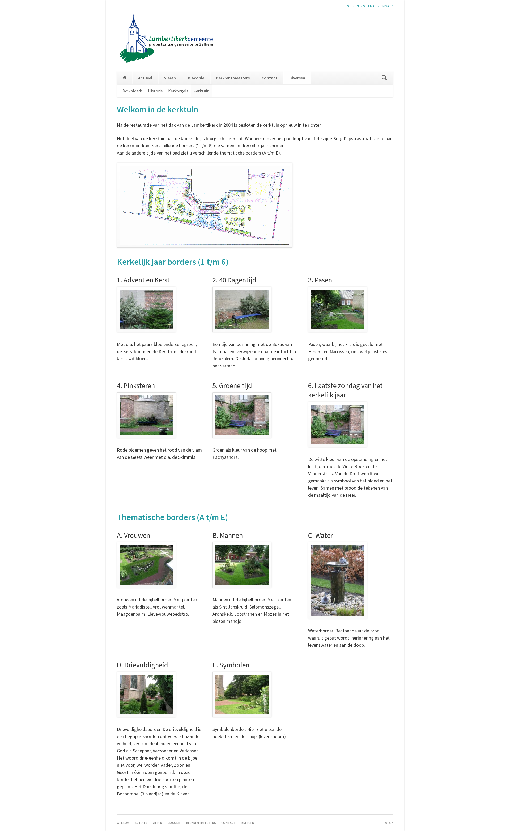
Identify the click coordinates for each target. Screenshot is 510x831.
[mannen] (242, 565)
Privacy (387, 6)
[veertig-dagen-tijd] (242, 309)
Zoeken (352, 6)
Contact (269, 77)
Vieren (170, 77)
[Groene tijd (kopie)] (337, 424)
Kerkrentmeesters (233, 77)
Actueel (145, 77)
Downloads (132, 90)
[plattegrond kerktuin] (205, 205)
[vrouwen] (146, 565)
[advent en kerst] (146, 309)
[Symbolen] (242, 694)
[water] (337, 580)
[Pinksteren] (146, 415)
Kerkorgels (178, 90)
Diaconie (196, 77)
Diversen (297, 77)
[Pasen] (337, 309)
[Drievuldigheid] (146, 694)
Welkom (124, 77)
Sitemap (370, 6)
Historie (155, 90)
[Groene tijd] (242, 415)
